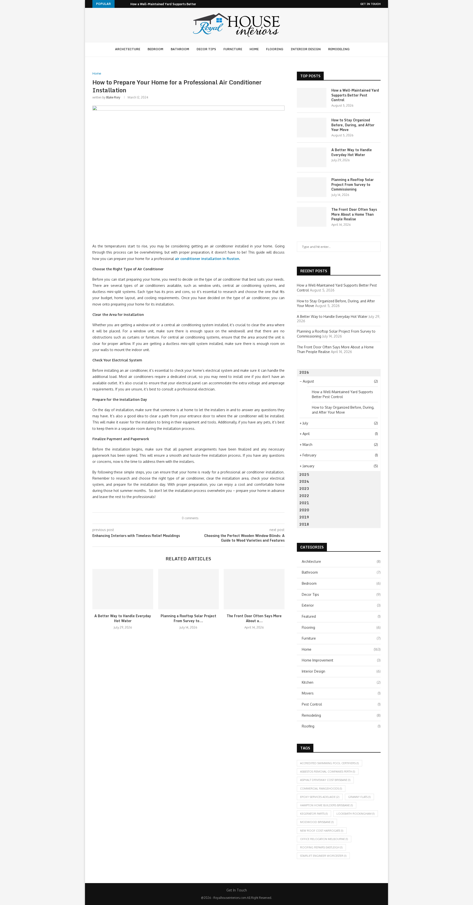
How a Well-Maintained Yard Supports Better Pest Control (172, 4)
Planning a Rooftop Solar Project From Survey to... (188, 618)
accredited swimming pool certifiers (329, 763)
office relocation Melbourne (324, 839)
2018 (304, 524)
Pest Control (341, 704)
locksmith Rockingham (356, 813)
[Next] (125, 4)
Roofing (341, 726)
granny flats (359, 797)
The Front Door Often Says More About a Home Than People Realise (354, 214)
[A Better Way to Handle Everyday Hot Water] (122, 589)
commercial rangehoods (321, 788)
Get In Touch (370, 4)
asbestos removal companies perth (327, 771)
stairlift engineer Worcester (323, 855)
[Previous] (119, 4)
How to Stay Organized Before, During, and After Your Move (352, 125)
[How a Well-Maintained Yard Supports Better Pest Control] (311, 98)
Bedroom (155, 49)
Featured (341, 616)
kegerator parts (314, 813)
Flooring (274, 49)
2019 (304, 517)
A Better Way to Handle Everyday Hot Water (122, 618)
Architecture (127, 49)
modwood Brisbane (317, 822)
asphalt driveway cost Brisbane (325, 780)
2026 (304, 372)
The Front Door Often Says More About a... (254, 618)
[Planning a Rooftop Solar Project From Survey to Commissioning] (188, 589)
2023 (304, 488)
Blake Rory (113, 97)
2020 (304, 510)
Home (254, 49)
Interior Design (306, 49)
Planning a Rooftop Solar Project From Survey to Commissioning (352, 184)
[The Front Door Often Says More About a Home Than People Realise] (254, 589)
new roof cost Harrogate (321, 830)
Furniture (232, 49)
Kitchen (341, 682)
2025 (304, 474)
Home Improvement (341, 660)
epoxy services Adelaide (319, 797)
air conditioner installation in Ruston (207, 259)
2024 (304, 481)
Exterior (341, 605)
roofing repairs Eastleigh (321, 847)
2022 (304, 496)
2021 (304, 503)
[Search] (359, 49)
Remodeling (339, 49)
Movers (341, 693)
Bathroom (180, 49)
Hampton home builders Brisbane (326, 805)
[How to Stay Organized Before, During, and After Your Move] (311, 127)
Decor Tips (206, 49)
